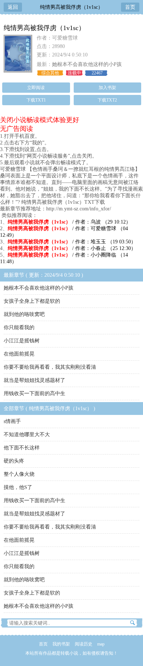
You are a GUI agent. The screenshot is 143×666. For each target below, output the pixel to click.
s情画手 (12, 421)
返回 (13, 7)
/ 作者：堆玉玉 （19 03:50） (72, 241)
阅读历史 (83, 644)
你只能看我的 (19, 327)
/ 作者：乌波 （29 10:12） (69, 222)
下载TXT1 (36, 100)
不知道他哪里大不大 (27, 434)
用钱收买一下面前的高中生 (34, 393)
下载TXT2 (107, 100)
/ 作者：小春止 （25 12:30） (72, 248)
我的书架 (61, 644)
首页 (130, 7)
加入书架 (107, 87)
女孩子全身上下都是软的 (32, 301)
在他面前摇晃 (19, 354)
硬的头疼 (14, 461)
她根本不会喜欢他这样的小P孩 (87, 64)
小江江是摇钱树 (22, 340)
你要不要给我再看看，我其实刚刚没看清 (50, 367)
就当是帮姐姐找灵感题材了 (34, 380)
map (100, 644)
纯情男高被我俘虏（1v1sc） (71, 7)
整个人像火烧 (19, 474)
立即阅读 (36, 87)
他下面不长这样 (22, 447)
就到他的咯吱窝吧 (24, 314)
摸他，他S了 (18, 487)
